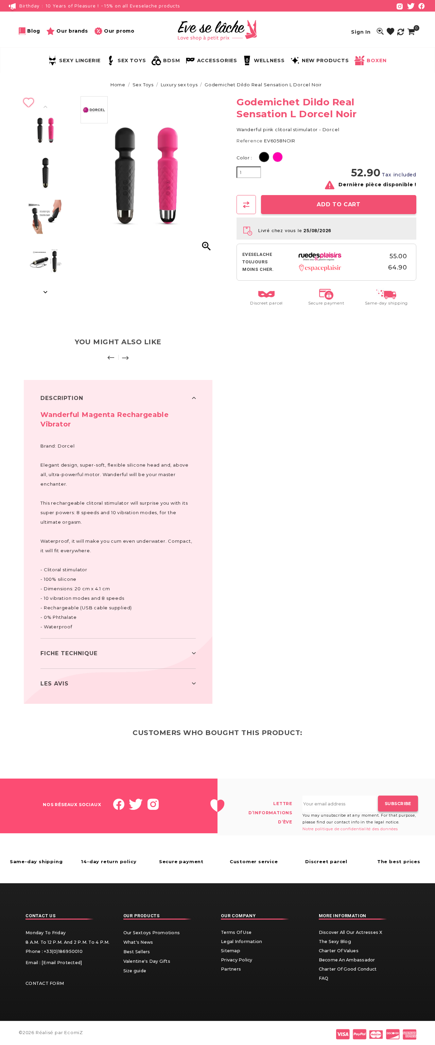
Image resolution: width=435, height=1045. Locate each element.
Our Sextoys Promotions (151, 932)
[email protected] (61, 962)
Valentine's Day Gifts (146, 961)
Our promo (119, 31)
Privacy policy (237, 959)
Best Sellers (136, 951)
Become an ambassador (347, 959)
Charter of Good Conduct (348, 969)
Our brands (72, 31)
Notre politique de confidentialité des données (350, 828)
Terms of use (236, 932)
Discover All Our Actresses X (350, 932)
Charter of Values (339, 950)
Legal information (241, 941)
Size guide (134, 970)
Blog (33, 31)
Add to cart (338, 204)
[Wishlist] (390, 31)
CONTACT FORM (44, 983)
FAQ (324, 978)
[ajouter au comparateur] (246, 204)
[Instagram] (400, 5)
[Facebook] (421, 5)
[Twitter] (411, 5)
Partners (231, 969)
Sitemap (230, 950)
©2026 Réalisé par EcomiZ (51, 1032)
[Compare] (400, 31)
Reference (250, 141)
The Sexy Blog (335, 941)
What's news (138, 942)
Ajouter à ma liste (118, 103)
